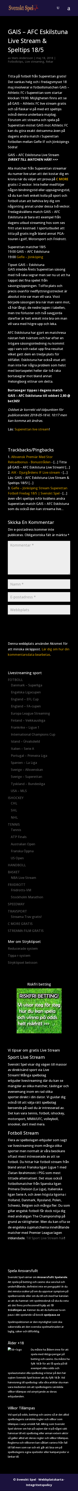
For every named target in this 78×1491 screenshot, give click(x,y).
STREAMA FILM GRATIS (26, 930)
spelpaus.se (52, 1315)
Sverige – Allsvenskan (27, 769)
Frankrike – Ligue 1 (25, 727)
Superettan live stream (32, 429)
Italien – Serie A (22, 748)
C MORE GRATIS (20, 923)
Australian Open (23, 844)
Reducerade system (23, 948)
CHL (14, 803)
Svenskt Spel (26, 1479)
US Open (17, 858)
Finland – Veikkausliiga (28, 720)
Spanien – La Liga (24, 762)
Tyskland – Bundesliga (28, 784)
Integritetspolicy (39, 1485)
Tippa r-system (19, 955)
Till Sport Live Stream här (45, 1238)
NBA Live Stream (23, 877)
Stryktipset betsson (22, 962)
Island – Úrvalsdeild (25, 741)
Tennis (16, 830)
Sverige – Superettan (26, 776)
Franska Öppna (22, 851)
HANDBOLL (17, 865)
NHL (14, 817)
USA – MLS (19, 791)
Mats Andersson (22, 58)
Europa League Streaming (30, 713)
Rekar (49, 61)
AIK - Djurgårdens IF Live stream (35, 472)
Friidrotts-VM (21, 890)
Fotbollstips (15, 61)
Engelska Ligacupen (26, 692)
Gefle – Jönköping (30, 257)
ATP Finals (19, 837)
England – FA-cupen (26, 706)
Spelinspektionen (18, 1322)
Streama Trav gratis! (26, 916)
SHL (14, 810)
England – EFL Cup (25, 699)
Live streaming (34, 61)
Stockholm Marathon (27, 897)
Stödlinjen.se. (17, 1310)
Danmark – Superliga (26, 685)
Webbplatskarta (50, 1479)
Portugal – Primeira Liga (29, 755)
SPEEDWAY (16, 904)
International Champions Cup (33, 734)
